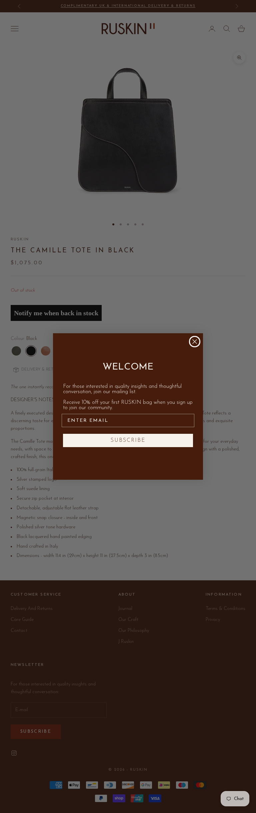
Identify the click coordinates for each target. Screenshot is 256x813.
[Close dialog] (195, 342)
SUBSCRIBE (128, 440)
